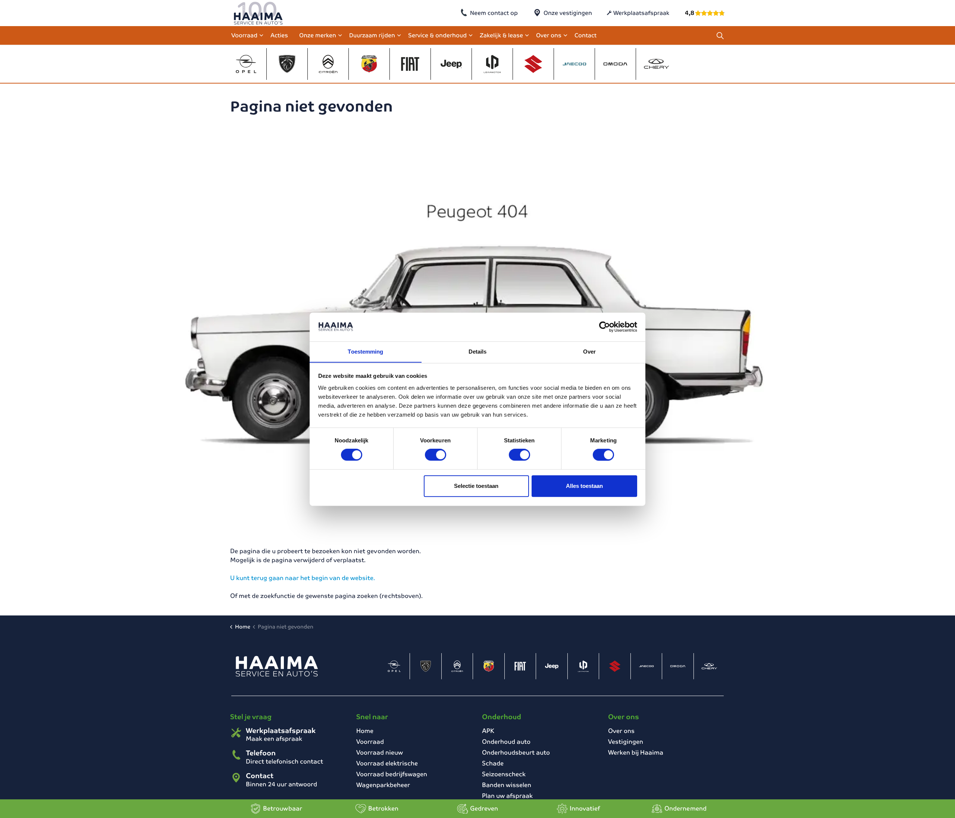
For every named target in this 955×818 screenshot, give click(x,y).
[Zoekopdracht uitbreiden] (720, 35)
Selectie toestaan (476, 486)
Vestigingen (625, 742)
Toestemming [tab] (365, 351)
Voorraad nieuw (379, 752)
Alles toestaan (584, 486)
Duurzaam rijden (372, 35)
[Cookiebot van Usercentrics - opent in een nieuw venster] (604, 326)
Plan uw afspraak (507, 796)
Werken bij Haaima (635, 752)
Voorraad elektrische (387, 763)
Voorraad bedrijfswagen (391, 774)
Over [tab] (589, 351)
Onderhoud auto (506, 742)
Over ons (548, 35)
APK (488, 731)
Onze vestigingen (568, 12)
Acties (279, 35)
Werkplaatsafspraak (641, 12)
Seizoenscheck (504, 774)
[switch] (435, 455)
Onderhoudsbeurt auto (516, 752)
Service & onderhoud (437, 35)
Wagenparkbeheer (383, 785)
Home (364, 731)
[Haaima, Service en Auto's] (258, 13)
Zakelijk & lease (501, 35)
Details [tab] (478, 351)
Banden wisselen (506, 785)
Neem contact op (494, 12)
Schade (493, 763)
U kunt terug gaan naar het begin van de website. (302, 578)
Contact (585, 35)
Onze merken (317, 35)
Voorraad (244, 35)
